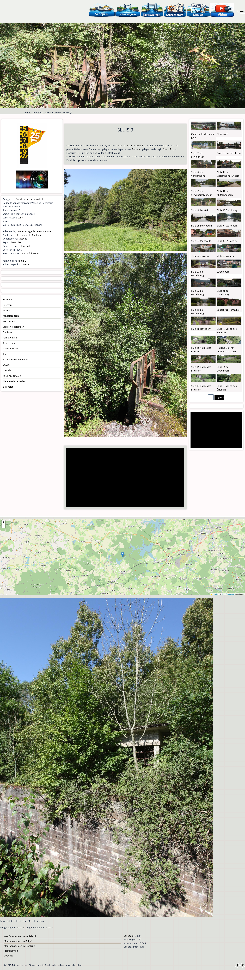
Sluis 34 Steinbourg (227, 225)
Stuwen (6, 364)
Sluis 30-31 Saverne (227, 240)
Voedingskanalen (12, 375)
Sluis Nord (222, 134)
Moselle (136, 149)
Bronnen (7, 299)
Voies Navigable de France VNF (34, 231)
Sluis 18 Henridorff (201, 328)
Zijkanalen (8, 386)
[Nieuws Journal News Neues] (198, 10)
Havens (6, 310)
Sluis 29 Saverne (200, 256)
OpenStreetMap (228, 594)
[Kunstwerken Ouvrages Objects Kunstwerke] (152, 10)
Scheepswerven (11, 348)
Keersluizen (9, 321)
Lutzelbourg (223, 271)
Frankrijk (25, 246)
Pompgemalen (10, 337)
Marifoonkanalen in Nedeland (20, 936)
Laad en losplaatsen (13, 326)
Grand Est (168, 149)
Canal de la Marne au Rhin (130, 145)
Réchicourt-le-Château (29, 235)
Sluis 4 (25, 264)
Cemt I (20, 217)
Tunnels (7, 370)
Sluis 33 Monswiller (201, 240)
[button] (122, 554)
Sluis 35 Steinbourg (201, 225)
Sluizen (6, 354)
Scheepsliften (10, 343)
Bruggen (7, 304)
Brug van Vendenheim (229, 153)
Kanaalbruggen (11, 315)
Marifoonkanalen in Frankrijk (19, 945)
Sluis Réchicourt (30, 253)
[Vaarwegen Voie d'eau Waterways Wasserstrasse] (128, 10)
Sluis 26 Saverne (225, 256)
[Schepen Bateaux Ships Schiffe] (101, 10)
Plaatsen (7, 332)
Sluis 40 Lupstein (200, 210)
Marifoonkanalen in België (18, 941)
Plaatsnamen (11, 950)
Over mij (8, 955)
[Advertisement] (126, 477)
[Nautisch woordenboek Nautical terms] (175, 10)
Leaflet (215, 594)
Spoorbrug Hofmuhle (228, 309)
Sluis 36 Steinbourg (227, 210)
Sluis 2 (22, 260)
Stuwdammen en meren (15, 359)
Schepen (128, 935)
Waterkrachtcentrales (14, 381)
